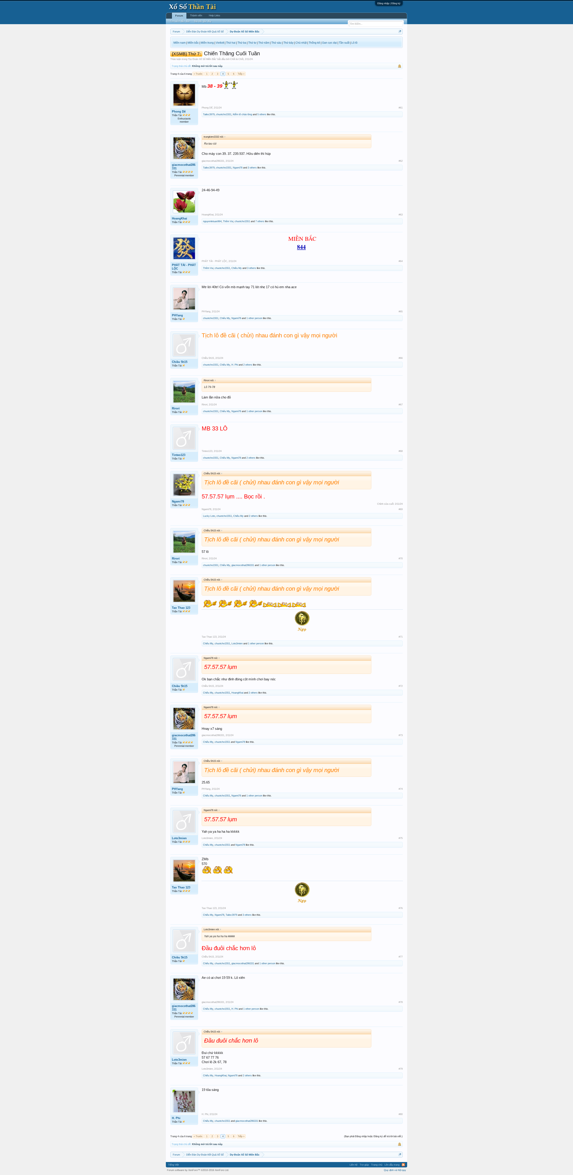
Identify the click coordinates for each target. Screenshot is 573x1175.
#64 (401, 261)
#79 (401, 1068)
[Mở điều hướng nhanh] (399, 31)
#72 (401, 686)
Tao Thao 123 (181, 607)
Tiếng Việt (173, 1164)
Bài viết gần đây (203, 21)
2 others (247, 364)
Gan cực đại (329, 42)
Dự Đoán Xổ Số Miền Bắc (202, 59)
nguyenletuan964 (212, 221)
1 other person (254, 318)
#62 (401, 161)
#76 (401, 908)
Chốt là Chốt (237, 59)
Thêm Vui (228, 221)
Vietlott (220, 42)
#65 (401, 311)
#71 (401, 636)
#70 (401, 558)
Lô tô (354, 42)
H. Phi (234, 364)
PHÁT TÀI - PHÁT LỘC (184, 266)
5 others (261, 114)
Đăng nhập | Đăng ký (388, 3)
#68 (401, 451)
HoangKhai (179, 218)
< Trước (198, 73)
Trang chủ (376, 1164)
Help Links (214, 15)
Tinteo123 (178, 455)
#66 (401, 358)
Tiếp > (241, 73)
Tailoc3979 (209, 114)
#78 (401, 1002)
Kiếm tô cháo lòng (242, 114)
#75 (401, 838)
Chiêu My (236, 268)
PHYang (177, 315)
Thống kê (314, 42)
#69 (401, 509)
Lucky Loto (209, 516)
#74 (401, 789)
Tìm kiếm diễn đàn (180, 21)
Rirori (176, 408)
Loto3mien (237, 643)
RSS (403, 1164)
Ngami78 (237, 167)
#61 (401, 107)
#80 (401, 1114)
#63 (401, 214)
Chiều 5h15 (179, 362)
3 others (252, 167)
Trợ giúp (364, 1164)
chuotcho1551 (223, 114)
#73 (401, 735)
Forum (179, 15)
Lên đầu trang (392, 1164)
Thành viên (196, 15)
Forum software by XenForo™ (198, 1170)
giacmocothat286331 (183, 166)
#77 (401, 956)
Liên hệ (353, 1164)
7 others (259, 221)
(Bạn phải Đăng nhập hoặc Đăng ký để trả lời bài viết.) (373, 1136)
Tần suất (344, 42)
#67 (401, 404)
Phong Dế (179, 111)
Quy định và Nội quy (395, 1170)
